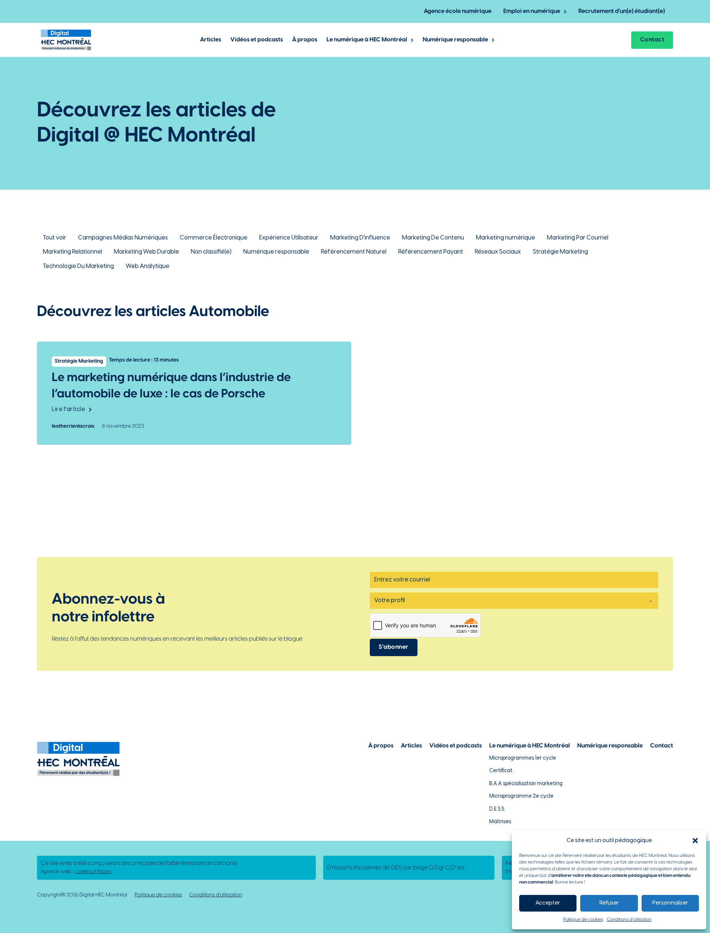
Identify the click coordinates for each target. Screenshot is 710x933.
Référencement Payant (430, 252)
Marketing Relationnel (72, 252)
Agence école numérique (457, 11)
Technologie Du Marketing (78, 266)
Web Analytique (147, 266)
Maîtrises (500, 822)
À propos (304, 40)
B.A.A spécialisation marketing (525, 784)
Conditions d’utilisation (629, 919)
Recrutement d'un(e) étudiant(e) (621, 11)
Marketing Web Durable (146, 252)
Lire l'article (68, 409)
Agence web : (76, 872)
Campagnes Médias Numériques (123, 238)
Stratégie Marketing (560, 252)
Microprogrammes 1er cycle (522, 758)
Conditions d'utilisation (215, 895)
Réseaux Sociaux (498, 252)
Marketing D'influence (360, 238)
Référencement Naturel (353, 252)
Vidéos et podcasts (256, 40)
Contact (652, 40)
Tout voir (54, 238)
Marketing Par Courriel (577, 238)
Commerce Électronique (213, 238)
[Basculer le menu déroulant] (565, 12)
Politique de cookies (583, 919)
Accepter (547, 903)
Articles (210, 40)
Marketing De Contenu (433, 238)
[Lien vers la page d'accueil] (66, 40)
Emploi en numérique (531, 11)
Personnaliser (670, 903)
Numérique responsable (455, 40)
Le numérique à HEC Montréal (367, 40)
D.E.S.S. (497, 809)
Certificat (501, 771)
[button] (695, 840)
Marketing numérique (505, 238)
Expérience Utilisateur (288, 238)
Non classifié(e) (211, 252)
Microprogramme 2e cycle (521, 796)
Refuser (609, 903)
